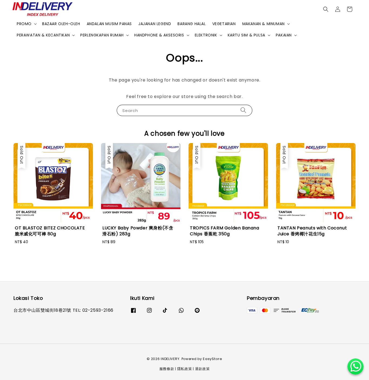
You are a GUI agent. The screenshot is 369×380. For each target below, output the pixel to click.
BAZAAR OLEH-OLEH (61, 23)
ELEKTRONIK (206, 35)
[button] (326, 9)
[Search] (243, 110)
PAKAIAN (284, 35)
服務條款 (166, 368)
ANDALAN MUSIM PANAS (109, 23)
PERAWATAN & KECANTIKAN (43, 35)
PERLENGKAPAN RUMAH (102, 35)
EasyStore (212, 358)
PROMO (24, 23)
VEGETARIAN (224, 23)
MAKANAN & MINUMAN (263, 23)
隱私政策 (184, 368)
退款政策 (202, 368)
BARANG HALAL (191, 23)
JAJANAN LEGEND (154, 23)
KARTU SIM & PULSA (246, 35)
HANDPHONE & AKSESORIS (159, 35)
